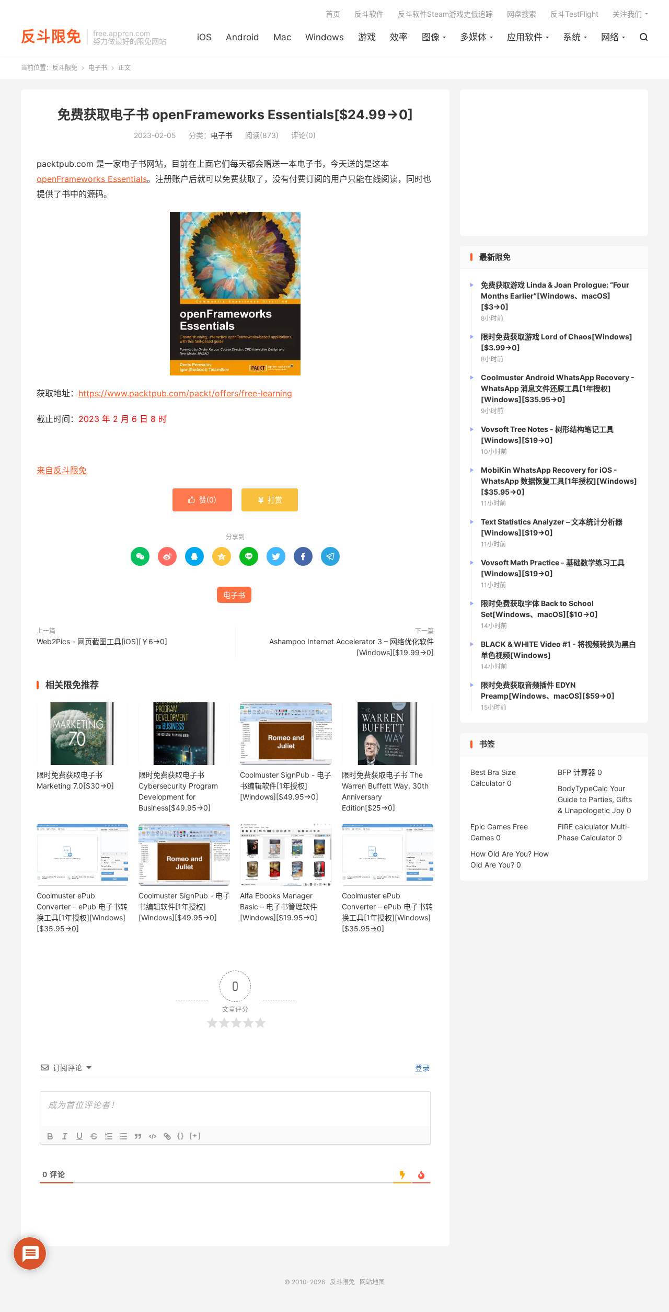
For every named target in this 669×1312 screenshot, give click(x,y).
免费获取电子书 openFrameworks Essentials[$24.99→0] (235, 114)
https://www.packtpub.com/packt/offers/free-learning (185, 393)
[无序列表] (123, 1136)
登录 (421, 1067)
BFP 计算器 (576, 772)
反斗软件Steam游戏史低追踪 (445, 13)
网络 (610, 37)
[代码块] (152, 1136)
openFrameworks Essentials (92, 179)
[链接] (167, 1136)
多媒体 (473, 37)
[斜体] (64, 1136)
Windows (324, 37)
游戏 (367, 37)
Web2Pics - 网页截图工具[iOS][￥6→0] (102, 641)
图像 (431, 37)
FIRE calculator (583, 826)
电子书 (97, 68)
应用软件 (525, 37)
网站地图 (372, 1282)
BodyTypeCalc (583, 788)
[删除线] (94, 1136)
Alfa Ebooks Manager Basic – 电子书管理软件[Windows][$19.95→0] (278, 906)
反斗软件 (369, 13)
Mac (282, 37)
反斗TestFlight (574, 13)
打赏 (269, 499)
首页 (333, 13)
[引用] (138, 1136)
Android (242, 37)
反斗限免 (51, 37)
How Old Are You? (501, 853)
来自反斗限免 (62, 470)
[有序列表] (108, 1136)
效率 (399, 37)
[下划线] (79, 1136)
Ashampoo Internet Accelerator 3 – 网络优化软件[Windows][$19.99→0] (351, 647)
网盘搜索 (521, 13)
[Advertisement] (554, 162)
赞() (202, 499)
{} (180, 1135)
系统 (572, 37)
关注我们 (627, 13)
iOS (204, 37)
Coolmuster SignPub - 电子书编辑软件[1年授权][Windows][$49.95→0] (285, 785)
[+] (195, 1135)
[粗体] (50, 1136)
